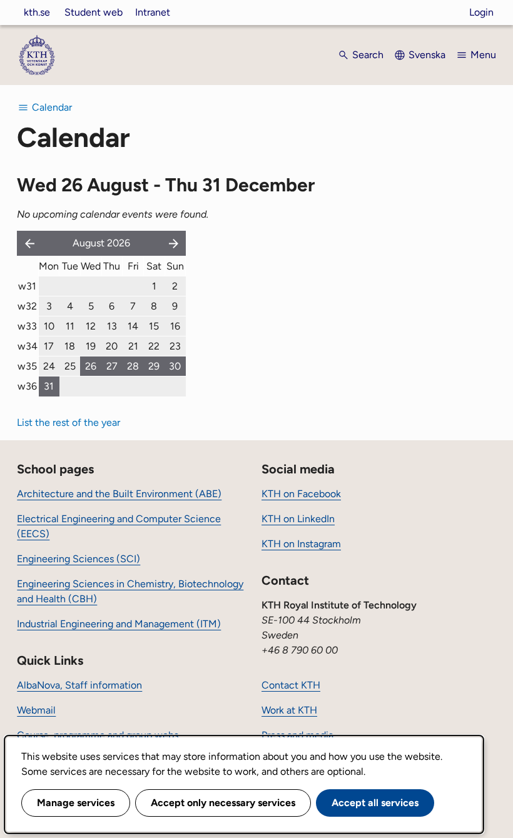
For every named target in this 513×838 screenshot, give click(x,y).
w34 (28, 346)
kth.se (37, 12)
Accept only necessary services (223, 803)
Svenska (427, 55)
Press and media (297, 735)
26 (90, 366)
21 (133, 346)
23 (175, 346)
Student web (93, 12)
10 (49, 326)
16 (175, 326)
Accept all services (375, 803)
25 (70, 366)
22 (154, 346)
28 (133, 366)
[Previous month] (27, 243)
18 (69, 346)
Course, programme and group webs (97, 735)
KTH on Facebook (301, 494)
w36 (27, 386)
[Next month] (174, 243)
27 (112, 366)
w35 (27, 366)
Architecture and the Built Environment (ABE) (119, 494)
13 (112, 326)
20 (112, 346)
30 (175, 366)
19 (91, 346)
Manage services (75, 803)
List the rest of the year (68, 422)
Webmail (36, 710)
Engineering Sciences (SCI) (78, 559)
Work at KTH (289, 710)
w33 (27, 326)
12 (91, 326)
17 (49, 346)
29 (154, 366)
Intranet (152, 12)
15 (154, 326)
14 (133, 326)
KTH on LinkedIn (298, 519)
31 (49, 386)
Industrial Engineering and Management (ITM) (119, 624)
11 (70, 326)
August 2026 (101, 243)
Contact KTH (291, 685)
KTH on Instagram (301, 544)
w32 (27, 306)
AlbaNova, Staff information (79, 685)
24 (49, 366)
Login (481, 12)
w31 (27, 286)
